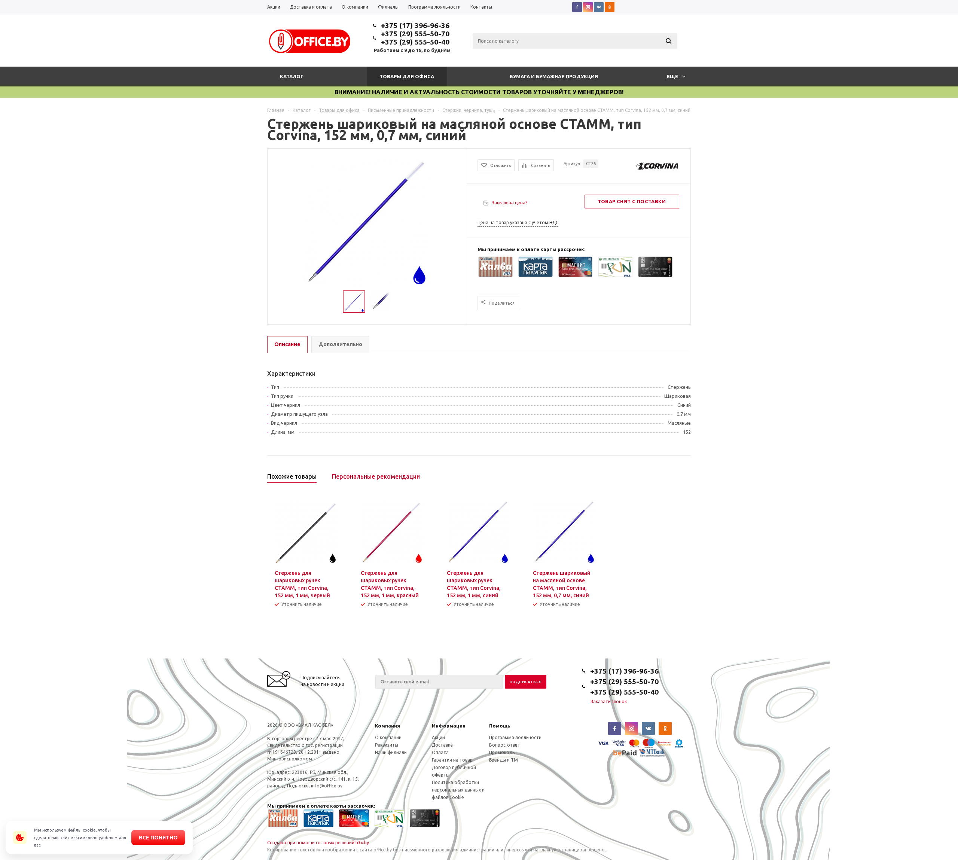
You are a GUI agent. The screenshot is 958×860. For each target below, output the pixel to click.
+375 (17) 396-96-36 (415, 25)
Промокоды (502, 752)
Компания (387, 725)
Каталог (291, 76)
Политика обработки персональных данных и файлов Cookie (458, 790)
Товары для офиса (406, 76)
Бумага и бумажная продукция (554, 76)
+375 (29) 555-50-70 (415, 34)
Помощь (499, 725)
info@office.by (326, 785)
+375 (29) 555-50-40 (415, 42)
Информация (449, 725)
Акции (438, 737)
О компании (388, 737)
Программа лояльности (515, 737)
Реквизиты (386, 744)
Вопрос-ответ (504, 744)
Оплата (440, 752)
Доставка (442, 744)
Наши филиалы (391, 752)
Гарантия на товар (452, 759)
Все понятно (158, 838)
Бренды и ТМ (503, 759)
